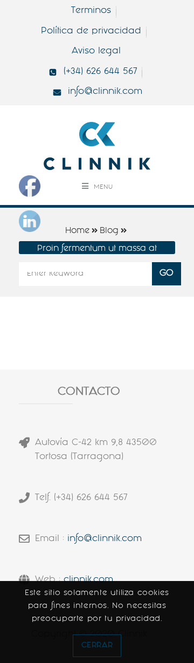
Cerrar (97, 646)
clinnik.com (88, 580)
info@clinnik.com (104, 539)
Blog (109, 231)
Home (77, 231)
